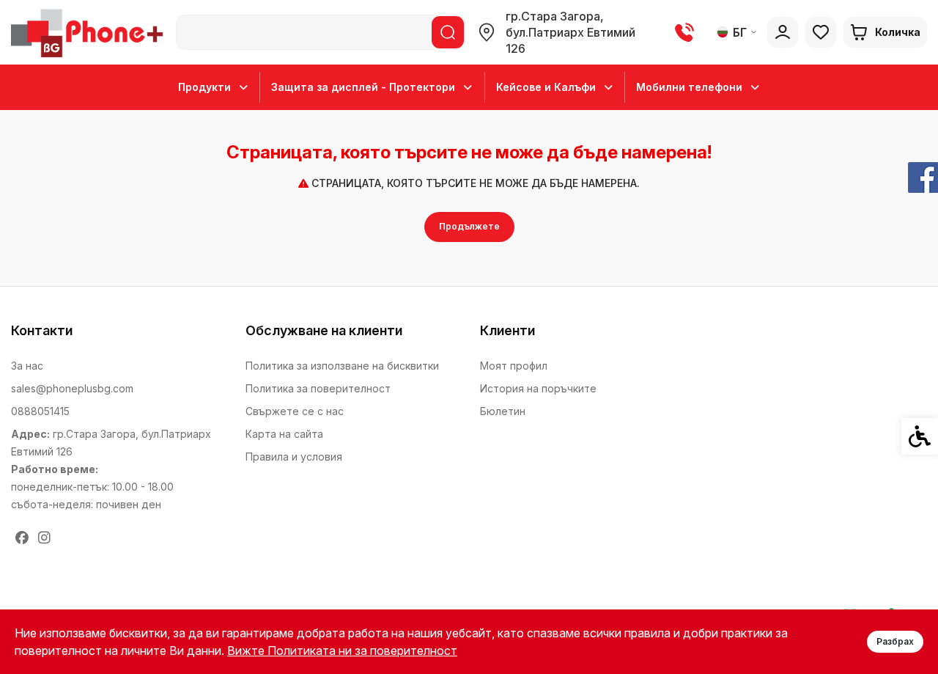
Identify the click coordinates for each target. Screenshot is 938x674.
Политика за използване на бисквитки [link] (342, 365)
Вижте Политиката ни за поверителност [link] (342, 650)
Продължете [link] (469, 226)
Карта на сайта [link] (284, 434)
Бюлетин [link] (502, 411)
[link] (90, 32)
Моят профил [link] (513, 365)
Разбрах (895, 641)
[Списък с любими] (820, 32)
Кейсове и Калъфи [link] (546, 87)
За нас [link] (27, 365)
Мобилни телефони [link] (689, 87)
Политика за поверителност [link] (318, 388)
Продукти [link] (204, 87)
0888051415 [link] (40, 411)
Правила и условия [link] (293, 456)
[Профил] (782, 32)
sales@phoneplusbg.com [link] (72, 388)
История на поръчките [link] (538, 388)
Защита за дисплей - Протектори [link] (363, 87)
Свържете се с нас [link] (294, 411)
